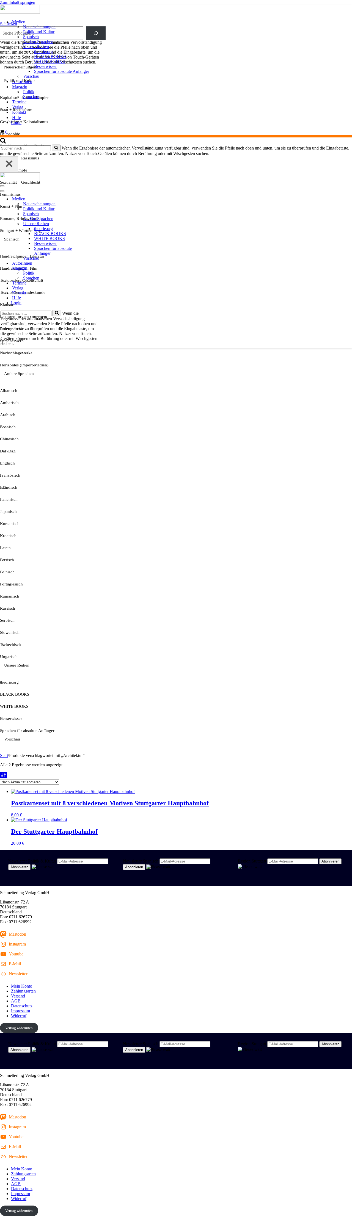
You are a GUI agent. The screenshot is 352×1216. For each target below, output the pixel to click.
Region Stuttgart (252, 861)
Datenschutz (21, 1006)
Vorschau (31, 76)
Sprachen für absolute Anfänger (61, 71)
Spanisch (31, 36)
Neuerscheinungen (39, 26)
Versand (18, 996)
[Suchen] (3, 142)
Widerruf (18, 1015)
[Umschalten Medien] (96, 199)
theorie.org (43, 51)
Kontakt (19, 112)
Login (16, 122)
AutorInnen (22, 81)
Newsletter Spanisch (140, 861)
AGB (16, 1001)
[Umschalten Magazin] (96, 268)
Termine (19, 102)
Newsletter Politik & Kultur (32, 861)
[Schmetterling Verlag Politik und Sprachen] (176, 10)
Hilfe (16, 117)
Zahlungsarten (23, 991)
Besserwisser (45, 66)
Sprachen (31, 96)
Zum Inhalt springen (17, 2)
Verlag (17, 107)
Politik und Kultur (38, 31)
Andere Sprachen (38, 41)
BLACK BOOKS (50, 56)
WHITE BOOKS (49, 61)
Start (4, 755)
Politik (28, 91)
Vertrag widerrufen (19, 1028)
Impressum (20, 1010)
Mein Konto (21, 986)
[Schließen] (9, 164)
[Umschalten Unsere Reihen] (96, 224)
